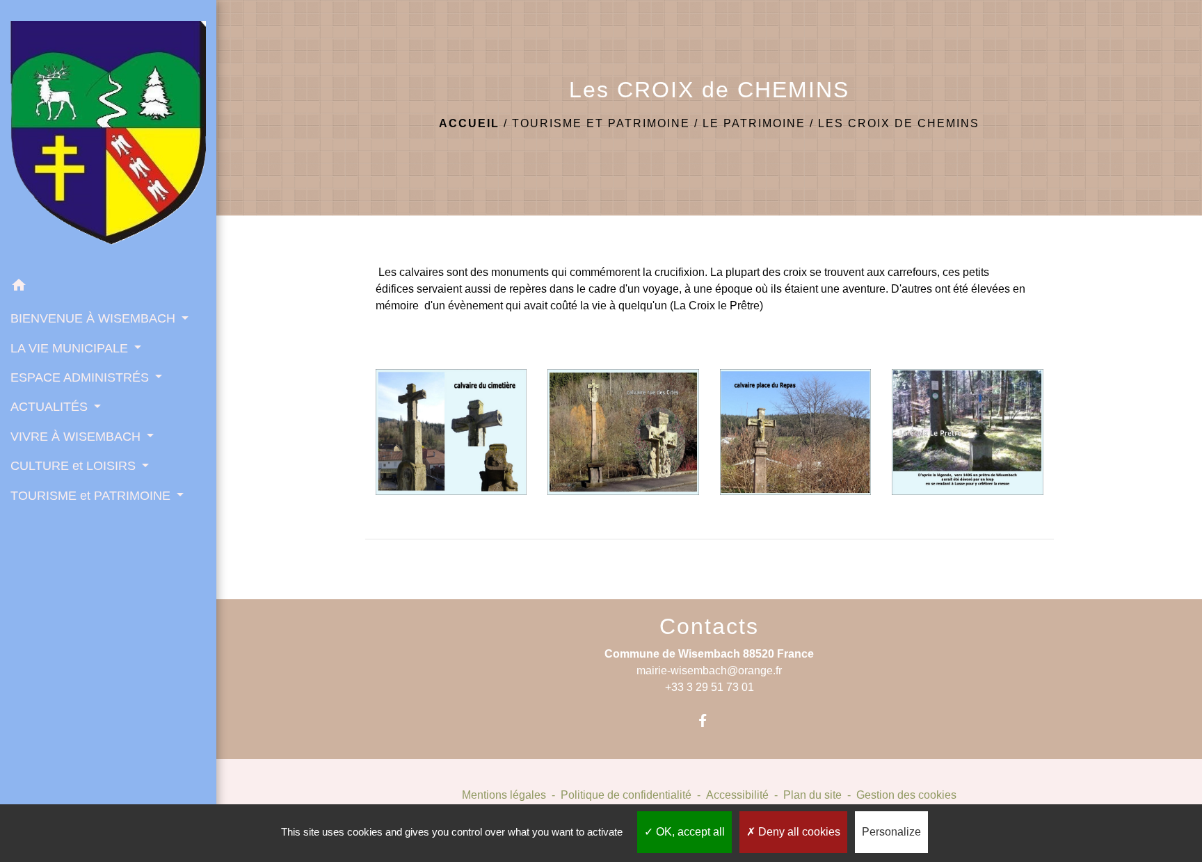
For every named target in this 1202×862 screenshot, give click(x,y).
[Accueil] (108, 135)
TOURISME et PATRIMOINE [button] (92, 496)
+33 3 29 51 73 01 (709, 687)
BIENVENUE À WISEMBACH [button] (94, 318)
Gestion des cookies (906, 795)
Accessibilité (737, 795)
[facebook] (709, 720)
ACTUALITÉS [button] (50, 407)
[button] (108, 287)
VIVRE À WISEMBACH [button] (77, 437)
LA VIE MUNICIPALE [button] (70, 348)
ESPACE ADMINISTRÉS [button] (81, 377)
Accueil (469, 123)
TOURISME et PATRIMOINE (601, 123)
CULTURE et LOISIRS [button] (74, 466)
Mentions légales (504, 795)
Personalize (891, 832)
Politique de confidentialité (626, 795)
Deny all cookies (797, 832)
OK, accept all (689, 832)
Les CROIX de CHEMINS (898, 123)
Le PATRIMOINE (754, 123)
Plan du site (812, 795)
